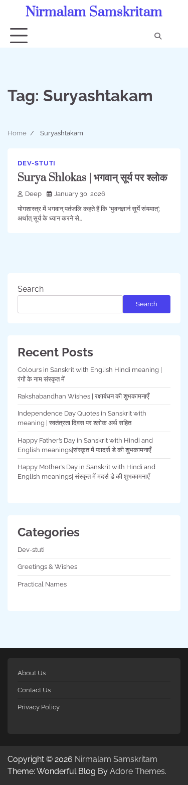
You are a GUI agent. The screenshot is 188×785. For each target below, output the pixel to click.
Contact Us (34, 690)
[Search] (157, 36)
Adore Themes (137, 771)
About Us (32, 673)
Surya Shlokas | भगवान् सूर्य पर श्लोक (92, 177)
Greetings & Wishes (47, 566)
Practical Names (42, 584)
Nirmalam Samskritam (94, 12)
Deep (33, 194)
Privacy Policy (39, 707)
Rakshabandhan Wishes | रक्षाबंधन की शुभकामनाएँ (83, 396)
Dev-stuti (37, 163)
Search (31, 289)
